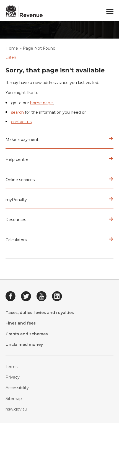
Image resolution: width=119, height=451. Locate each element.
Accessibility (17, 387)
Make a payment (22, 139)
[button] (11, 57)
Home (12, 48)
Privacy (13, 377)
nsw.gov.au (16, 409)
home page (41, 102)
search (17, 112)
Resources (16, 219)
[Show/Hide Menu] (109, 11)
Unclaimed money (24, 344)
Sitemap (14, 398)
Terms (11, 366)
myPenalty (16, 199)
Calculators (16, 239)
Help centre (17, 159)
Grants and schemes (27, 333)
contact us (21, 121)
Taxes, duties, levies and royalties (40, 312)
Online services (20, 179)
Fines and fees (21, 323)
